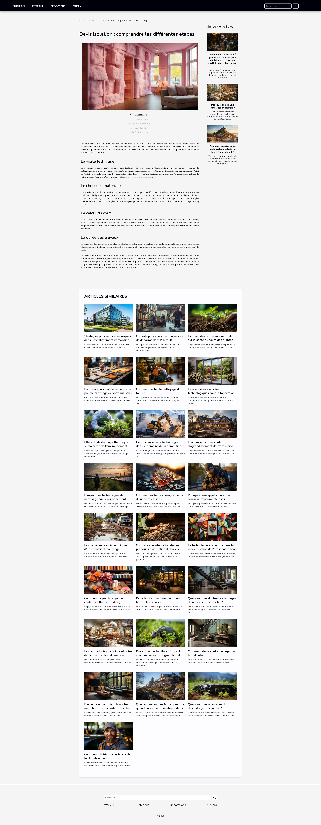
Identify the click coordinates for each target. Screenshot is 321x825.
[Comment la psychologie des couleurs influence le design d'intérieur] (108, 579)
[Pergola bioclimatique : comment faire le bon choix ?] (160, 579)
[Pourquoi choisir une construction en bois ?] (222, 92)
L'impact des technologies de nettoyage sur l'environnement (105, 497)
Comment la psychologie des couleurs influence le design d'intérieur (104, 602)
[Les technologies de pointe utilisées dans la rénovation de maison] (108, 633)
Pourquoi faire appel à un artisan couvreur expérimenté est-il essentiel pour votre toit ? (210, 499)
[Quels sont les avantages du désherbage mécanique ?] (212, 686)
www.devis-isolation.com (140, 177)
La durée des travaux (139, 132)
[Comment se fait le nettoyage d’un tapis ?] (160, 370)
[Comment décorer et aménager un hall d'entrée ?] (212, 633)
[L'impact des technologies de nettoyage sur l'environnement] (108, 476)
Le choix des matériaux (139, 123)
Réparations (58, 6)
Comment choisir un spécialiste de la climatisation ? (107, 756)
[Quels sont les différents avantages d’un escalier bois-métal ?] (212, 579)
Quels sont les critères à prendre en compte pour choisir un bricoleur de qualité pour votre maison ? (222, 60)
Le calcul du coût (139, 128)
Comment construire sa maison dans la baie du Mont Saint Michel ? (223, 149)
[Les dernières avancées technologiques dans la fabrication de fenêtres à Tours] (212, 370)
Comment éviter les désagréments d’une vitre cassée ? (159, 497)
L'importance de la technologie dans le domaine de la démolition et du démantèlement (160, 446)
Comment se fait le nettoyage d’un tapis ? (159, 391)
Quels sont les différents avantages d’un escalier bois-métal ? (212, 600)
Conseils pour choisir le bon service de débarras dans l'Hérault (159, 338)
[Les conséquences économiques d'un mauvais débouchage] (108, 526)
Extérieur (19, 6)
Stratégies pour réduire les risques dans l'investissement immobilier (107, 338)
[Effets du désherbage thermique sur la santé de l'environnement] (108, 423)
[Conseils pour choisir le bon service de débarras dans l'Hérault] (160, 317)
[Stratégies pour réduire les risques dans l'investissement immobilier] (108, 317)
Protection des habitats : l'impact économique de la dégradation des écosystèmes (159, 655)
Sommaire (140, 114)
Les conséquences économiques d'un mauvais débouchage (105, 547)
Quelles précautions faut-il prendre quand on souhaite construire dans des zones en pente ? (160, 708)
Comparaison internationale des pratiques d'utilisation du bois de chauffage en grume (158, 549)
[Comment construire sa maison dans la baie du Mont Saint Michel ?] (222, 134)
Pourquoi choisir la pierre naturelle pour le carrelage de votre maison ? (108, 391)
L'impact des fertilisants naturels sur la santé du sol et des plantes (210, 338)
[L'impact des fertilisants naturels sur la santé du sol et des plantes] (212, 317)
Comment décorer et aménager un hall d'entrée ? (211, 653)
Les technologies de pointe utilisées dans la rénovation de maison (108, 653)
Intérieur (37, 6)
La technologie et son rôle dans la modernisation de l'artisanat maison (212, 547)
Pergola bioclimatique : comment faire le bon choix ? (158, 600)
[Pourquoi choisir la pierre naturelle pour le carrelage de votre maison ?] (108, 370)
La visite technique (139, 119)
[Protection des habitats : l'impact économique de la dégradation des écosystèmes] (160, 633)
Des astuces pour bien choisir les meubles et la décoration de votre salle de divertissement (107, 708)
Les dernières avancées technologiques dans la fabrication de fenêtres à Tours (211, 393)
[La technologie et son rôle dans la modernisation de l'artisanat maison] (212, 526)
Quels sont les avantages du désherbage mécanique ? (207, 706)
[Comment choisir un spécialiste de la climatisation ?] (108, 736)
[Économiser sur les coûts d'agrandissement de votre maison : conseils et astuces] (212, 423)
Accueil (82, 20)
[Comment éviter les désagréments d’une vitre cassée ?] (160, 476)
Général (77, 6)
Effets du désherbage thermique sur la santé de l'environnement (106, 444)
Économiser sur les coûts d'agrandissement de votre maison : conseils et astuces (212, 446)
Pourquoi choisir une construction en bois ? (222, 106)
